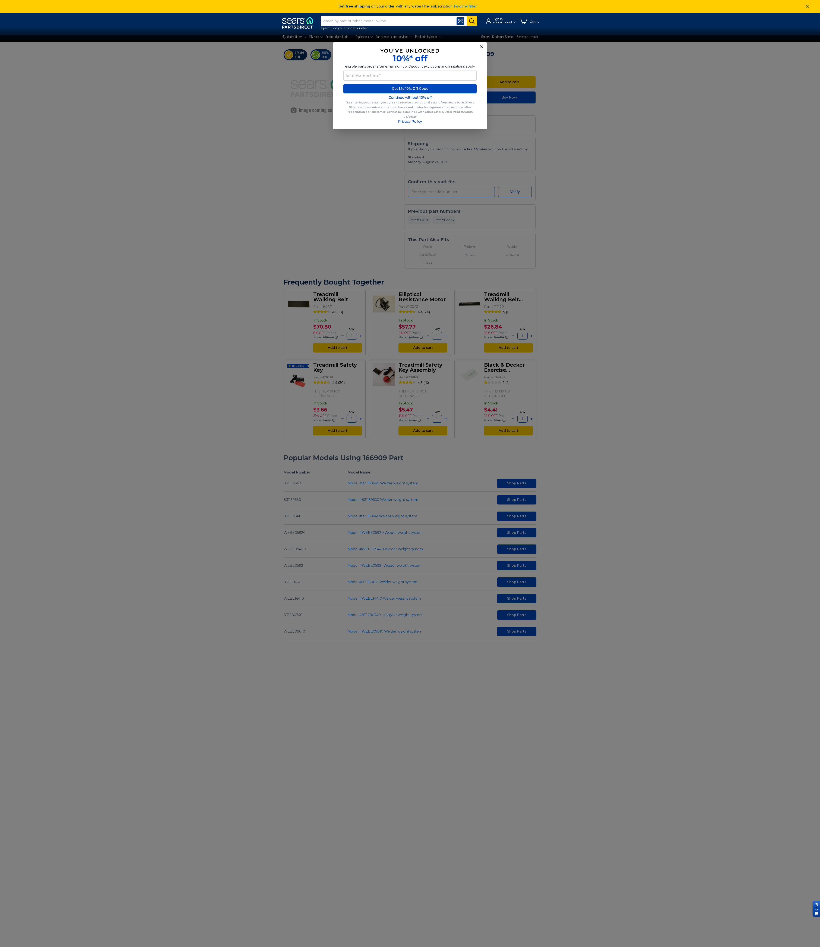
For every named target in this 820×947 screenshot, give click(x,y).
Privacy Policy (410, 121)
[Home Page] (299, 23)
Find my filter (465, 6)
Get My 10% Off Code (410, 89)
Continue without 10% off (410, 98)
